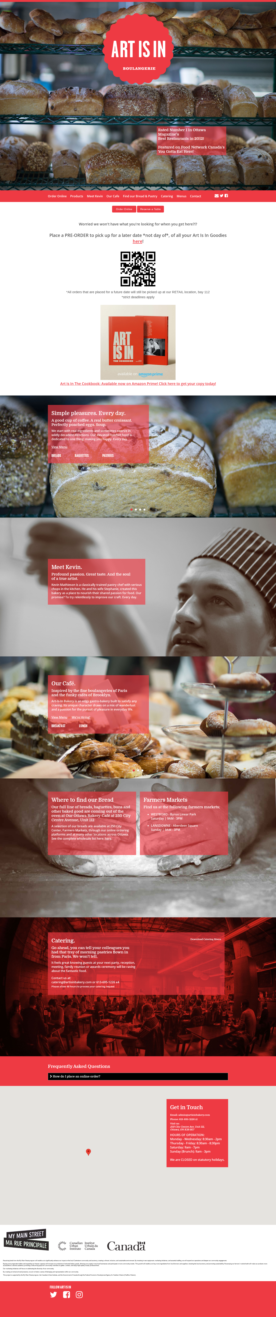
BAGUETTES (81, 455)
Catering (167, 196)
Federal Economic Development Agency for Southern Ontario (104, 1275)
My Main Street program (31, 1275)
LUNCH (82, 726)
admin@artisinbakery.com (194, 1115)
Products (76, 196)
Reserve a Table (150, 209)
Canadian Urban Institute (49, 1275)
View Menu (59, 447)
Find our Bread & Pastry (140, 196)
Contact (195, 196)
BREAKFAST (58, 726)
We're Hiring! (81, 717)
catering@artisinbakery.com (71, 982)
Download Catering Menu (205, 939)
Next (272, 456)
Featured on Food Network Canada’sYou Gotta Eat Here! (191, 149)
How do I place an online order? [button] (76, 1076)
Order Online (57, 196)
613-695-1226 (187, 1119)
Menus (181, 196)
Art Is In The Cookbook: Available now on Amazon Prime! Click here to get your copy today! (138, 383)
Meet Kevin (95, 196)
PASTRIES (108, 455)
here (137, 241)
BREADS (56, 455)
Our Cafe (112, 196)
